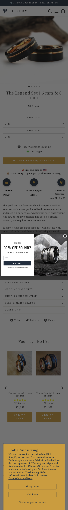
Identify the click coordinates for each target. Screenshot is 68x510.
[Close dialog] (65, 236)
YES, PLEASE (17, 263)
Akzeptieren (32, 486)
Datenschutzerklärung (21, 478)
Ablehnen (32, 494)
